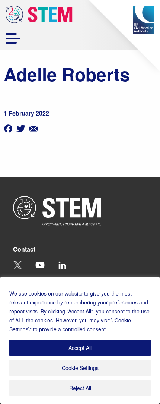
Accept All (80, 347)
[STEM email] (33, 127)
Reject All (80, 388)
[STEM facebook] (8, 127)
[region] (80, 340)
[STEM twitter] (20, 127)
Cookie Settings (80, 368)
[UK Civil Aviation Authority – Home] (143, 20)
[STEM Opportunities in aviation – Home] (39, 16)
